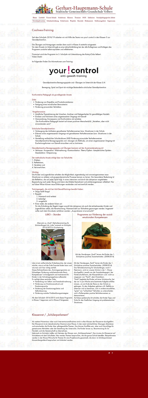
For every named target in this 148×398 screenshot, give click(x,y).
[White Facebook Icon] (112, 353)
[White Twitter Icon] (109, 353)
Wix (62, 353)
